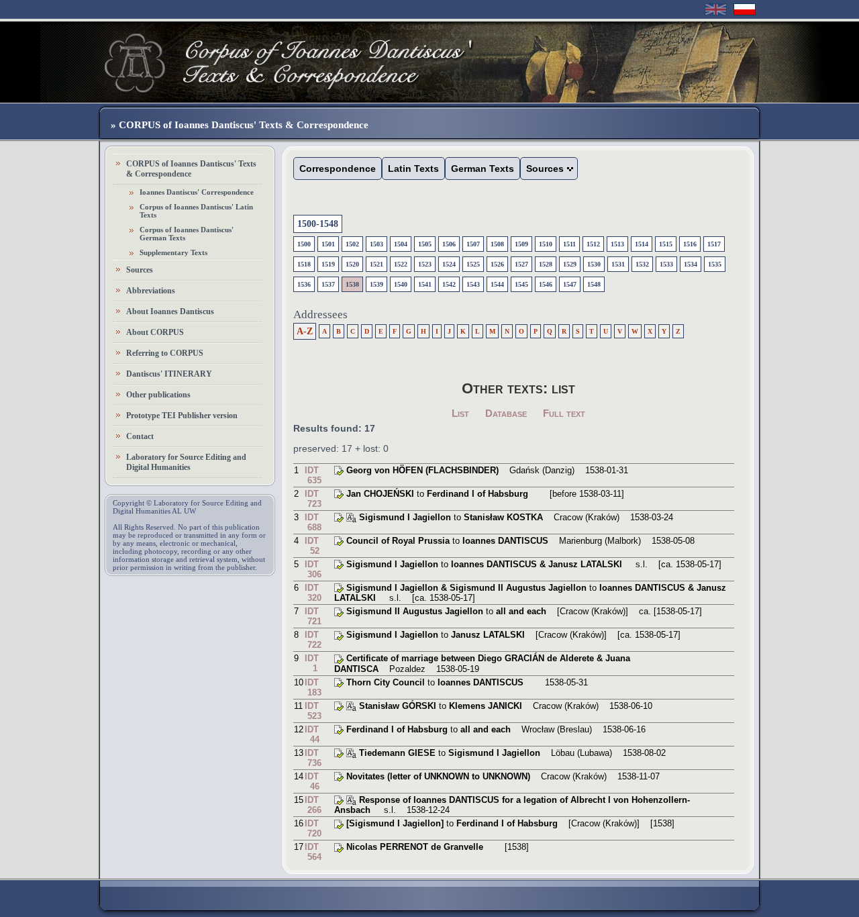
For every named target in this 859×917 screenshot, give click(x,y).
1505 (425, 244)
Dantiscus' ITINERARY (169, 374)
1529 (569, 264)
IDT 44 (312, 734)
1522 (400, 264)
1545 (521, 284)
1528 (545, 264)
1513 (617, 244)
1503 (376, 244)
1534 (690, 264)
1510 (545, 244)
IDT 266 (313, 805)
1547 (569, 284)
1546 (545, 284)
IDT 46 (312, 781)
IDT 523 (313, 711)
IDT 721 (313, 616)
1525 (473, 264)
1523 (425, 264)
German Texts (482, 168)
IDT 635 (313, 475)
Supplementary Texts (173, 252)
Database (506, 413)
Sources (139, 270)
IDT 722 (313, 640)
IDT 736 (313, 758)
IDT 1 (312, 663)
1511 (569, 244)
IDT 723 (313, 499)
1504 (400, 244)
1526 (497, 264)
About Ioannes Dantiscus (170, 311)
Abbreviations (150, 290)
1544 (497, 284)
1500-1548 (317, 224)
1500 (304, 244)
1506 (449, 244)
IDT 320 (313, 593)
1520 (352, 264)
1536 (304, 284)
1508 (497, 244)
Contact (140, 436)
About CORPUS (155, 332)
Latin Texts (413, 168)
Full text (564, 413)
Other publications (158, 394)
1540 (400, 284)
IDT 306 (313, 569)
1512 (593, 244)
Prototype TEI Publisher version (182, 415)
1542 (449, 284)
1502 (352, 244)
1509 (521, 244)
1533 (666, 264)
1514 (641, 244)
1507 (473, 244)
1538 (352, 284)
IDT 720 (313, 828)
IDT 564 (313, 852)
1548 (594, 284)
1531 (618, 264)
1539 (376, 284)
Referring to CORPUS (164, 353)
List (460, 413)
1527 (521, 264)
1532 (642, 264)
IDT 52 (312, 546)
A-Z (305, 331)
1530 (594, 264)
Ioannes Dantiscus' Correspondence (197, 192)
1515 (665, 244)
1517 (714, 244)
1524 (449, 264)
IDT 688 (313, 522)
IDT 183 (313, 687)
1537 (328, 284)
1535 (714, 264)
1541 (425, 284)
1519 (328, 264)
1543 (473, 284)
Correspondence (337, 168)
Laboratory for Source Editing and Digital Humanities (186, 462)
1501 (328, 244)
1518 (304, 264)
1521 (376, 264)
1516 (690, 244)
